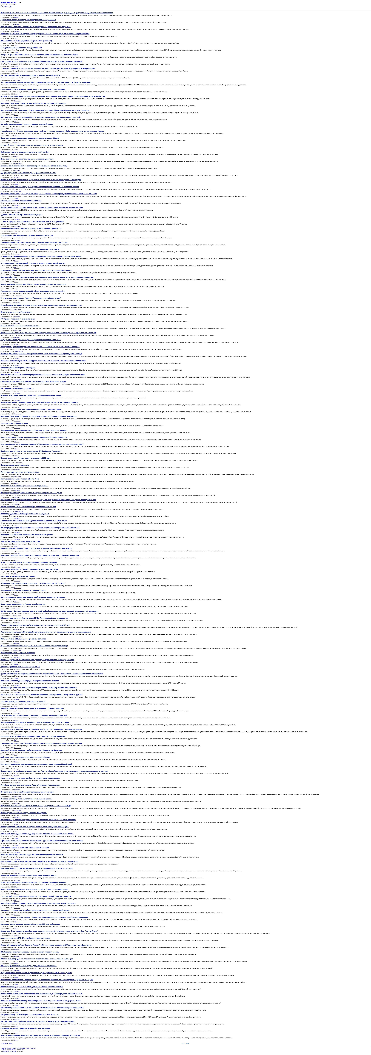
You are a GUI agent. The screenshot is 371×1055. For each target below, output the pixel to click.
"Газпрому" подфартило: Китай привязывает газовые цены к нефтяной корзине (35, 910)
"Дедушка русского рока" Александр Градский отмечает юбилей (28, 173)
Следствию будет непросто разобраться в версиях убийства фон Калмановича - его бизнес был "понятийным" (49, 931)
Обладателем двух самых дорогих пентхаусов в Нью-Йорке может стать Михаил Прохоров (40, 347)
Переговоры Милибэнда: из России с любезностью (22, 604)
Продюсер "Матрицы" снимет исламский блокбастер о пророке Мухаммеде (33, 103)
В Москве (13, 1049)
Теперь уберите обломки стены (14, 423)
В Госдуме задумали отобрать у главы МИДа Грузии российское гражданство (34, 618)
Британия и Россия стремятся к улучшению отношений (24, 848)
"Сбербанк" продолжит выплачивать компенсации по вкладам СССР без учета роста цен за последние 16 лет (48, 500)
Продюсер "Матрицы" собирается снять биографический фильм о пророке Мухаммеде (38, 416)
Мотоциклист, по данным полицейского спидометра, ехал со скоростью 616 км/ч (35, 625)
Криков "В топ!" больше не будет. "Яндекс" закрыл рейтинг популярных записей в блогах (39, 187)
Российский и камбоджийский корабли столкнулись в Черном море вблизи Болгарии (37, 1021)
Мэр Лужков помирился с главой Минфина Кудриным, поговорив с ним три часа (35, 27)
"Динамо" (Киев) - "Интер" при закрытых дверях (21, 215)
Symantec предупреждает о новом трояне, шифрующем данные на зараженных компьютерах (41, 305)
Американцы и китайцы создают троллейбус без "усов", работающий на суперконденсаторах (41, 729)
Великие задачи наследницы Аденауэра (17, 368)
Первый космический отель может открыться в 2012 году (25, 458)
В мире (16, 17)
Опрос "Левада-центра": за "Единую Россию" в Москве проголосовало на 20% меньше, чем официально (46, 945)
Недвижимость (18, 163)
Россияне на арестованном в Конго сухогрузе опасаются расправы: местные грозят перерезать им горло (46, 980)
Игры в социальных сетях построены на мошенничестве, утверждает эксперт (34, 646)
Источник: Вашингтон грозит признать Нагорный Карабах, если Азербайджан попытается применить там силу (48, 194)
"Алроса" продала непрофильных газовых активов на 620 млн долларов (32, 221)
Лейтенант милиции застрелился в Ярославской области (25, 757)
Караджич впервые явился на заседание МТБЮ (21, 48)
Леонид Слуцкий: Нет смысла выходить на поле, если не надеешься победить (34, 827)
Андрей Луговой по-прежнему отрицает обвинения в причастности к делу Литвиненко (38, 903)
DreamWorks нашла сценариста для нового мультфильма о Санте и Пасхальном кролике (39, 402)
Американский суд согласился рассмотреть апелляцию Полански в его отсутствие (36, 868)
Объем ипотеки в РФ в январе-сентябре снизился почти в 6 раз (28, 507)
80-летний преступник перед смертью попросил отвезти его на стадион (31, 145)
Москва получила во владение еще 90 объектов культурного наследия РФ (32, 291)
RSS (27, 1048)
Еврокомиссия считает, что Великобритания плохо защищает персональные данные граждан (41, 743)
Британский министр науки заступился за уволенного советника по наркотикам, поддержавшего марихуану (47, 277)
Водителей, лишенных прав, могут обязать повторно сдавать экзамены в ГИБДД (35, 806)
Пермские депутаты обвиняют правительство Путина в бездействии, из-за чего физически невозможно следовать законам (54, 771)
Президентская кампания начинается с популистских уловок (26, 535)
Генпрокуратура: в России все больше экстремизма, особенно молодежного (33, 437)
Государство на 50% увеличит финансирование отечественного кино (30, 340)
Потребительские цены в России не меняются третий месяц (26, 124)
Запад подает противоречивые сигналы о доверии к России (26, 235)
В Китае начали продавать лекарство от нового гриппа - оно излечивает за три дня (36, 959)
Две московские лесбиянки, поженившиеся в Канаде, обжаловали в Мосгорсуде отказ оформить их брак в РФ (48, 333)
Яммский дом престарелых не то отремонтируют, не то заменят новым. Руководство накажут (41, 354)
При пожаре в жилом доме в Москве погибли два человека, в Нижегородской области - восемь (41, 994)
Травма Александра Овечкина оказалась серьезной (22, 701)
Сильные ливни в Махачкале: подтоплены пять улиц (23, 639)
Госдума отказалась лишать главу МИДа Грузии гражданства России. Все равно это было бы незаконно (45, 82)
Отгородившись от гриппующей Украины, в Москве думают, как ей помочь (32, 263)
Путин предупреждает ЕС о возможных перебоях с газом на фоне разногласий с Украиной (39, 528)
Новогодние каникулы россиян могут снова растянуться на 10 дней (29, 138)
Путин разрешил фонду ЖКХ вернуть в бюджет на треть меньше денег (31, 493)
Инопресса (17, 205)
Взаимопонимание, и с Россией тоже (16, 312)
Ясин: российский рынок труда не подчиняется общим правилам (28, 562)
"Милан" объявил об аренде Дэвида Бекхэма (20, 541)
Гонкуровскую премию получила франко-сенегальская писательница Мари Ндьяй (36, 764)
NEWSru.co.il (5, 1049)
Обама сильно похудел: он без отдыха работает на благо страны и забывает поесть (37, 834)
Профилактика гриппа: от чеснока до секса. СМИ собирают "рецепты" (30, 451)
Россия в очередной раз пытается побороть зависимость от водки (29, 249)
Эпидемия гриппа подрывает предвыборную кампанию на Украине (29, 681)
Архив (14, 1048)
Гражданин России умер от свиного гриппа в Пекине (23, 590)
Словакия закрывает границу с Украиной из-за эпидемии (25, 1028)
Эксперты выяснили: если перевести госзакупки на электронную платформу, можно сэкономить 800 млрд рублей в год (52, 96)
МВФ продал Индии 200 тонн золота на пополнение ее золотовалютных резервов (35, 270)
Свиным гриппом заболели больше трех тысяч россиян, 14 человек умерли (33, 381)
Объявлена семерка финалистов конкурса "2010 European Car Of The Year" (33, 583)
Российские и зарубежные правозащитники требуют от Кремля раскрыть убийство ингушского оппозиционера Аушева (52, 131)
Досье (9, 1048)
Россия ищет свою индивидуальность (17, 388)
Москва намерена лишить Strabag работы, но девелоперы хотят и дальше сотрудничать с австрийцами (45, 632)
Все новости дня (6, 6)
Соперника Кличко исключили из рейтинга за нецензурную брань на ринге (32, 89)
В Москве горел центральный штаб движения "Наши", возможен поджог (31, 987)
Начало (3, 1048)
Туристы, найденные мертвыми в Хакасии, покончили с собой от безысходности (35, 896)
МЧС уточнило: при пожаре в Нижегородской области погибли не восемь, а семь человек (39, 861)
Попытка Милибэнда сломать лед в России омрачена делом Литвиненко (31, 854)
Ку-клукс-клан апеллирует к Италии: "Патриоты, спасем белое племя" (30, 298)
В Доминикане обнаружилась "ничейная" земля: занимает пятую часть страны (34, 722)
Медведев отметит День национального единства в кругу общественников (32, 736)
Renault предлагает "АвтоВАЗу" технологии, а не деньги (24, 514)
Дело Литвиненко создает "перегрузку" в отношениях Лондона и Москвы (32, 708)
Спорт (15, 38)
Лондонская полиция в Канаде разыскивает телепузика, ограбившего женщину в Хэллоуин (40, 1035)
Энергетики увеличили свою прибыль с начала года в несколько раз (30, 778)
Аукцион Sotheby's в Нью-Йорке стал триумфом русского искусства (29, 1014)
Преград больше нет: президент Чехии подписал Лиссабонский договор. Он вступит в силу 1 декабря (44, 110)
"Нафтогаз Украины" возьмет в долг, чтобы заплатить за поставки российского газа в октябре (41, 208)
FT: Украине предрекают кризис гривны (17, 319)
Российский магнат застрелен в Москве (17, 653)
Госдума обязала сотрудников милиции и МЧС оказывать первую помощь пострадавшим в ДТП (42, 444)
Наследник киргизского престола (14, 465)
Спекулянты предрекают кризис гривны (17, 576)
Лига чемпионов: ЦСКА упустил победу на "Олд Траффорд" (26, 41)
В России (16, 24)
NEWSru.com (8, 2)
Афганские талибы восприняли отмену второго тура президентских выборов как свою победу (41, 841)
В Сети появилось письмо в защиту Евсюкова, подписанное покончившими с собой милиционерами (44, 917)
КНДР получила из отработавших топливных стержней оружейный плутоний (33, 715)
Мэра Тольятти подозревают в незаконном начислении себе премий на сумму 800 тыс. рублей (41, 695)
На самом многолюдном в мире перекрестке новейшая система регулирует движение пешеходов (42, 375)
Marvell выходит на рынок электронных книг (19, 472)
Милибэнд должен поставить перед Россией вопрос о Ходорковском (30, 785)
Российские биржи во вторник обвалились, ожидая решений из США (30, 75)
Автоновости (17, 379)
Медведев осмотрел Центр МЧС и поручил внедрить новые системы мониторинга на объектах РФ (43, 361)
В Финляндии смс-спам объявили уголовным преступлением (27, 792)
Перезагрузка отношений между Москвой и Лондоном (23, 813)
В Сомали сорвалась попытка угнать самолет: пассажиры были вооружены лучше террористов (42, 1008)
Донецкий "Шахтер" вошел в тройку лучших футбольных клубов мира (31, 750)
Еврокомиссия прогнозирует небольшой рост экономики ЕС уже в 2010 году (33, 166)
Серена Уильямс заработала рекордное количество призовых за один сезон (33, 521)
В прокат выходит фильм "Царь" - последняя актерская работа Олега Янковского (36, 548)
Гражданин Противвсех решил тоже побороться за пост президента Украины (33, 430)
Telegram (33, 1048)
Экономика (17, 80)
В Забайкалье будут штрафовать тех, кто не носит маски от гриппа (29, 952)
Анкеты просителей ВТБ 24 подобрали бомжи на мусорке (25, 938)
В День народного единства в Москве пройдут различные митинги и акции (32, 597)
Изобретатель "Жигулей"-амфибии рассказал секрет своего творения (30, 409)
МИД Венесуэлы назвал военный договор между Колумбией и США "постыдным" (36, 973)
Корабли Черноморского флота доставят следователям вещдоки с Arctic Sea (34, 242)
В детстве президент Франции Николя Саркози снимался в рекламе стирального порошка (39, 555)
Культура (16, 108)
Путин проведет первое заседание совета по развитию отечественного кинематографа (38, 820)
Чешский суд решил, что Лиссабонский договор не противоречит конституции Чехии (37, 660)
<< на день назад (6, 1043)
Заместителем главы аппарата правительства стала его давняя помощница (33, 882)
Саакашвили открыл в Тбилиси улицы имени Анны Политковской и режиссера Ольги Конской (41, 62)
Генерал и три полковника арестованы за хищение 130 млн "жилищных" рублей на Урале (39, 55)
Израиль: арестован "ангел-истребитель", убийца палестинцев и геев (30, 395)
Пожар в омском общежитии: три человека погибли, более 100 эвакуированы (34, 889)
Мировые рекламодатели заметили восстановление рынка (25, 799)
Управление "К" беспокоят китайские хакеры (19, 326)
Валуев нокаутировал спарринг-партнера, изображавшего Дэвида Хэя (31, 228)
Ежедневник (21, 1048)
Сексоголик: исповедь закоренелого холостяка (20, 201)
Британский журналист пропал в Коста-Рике (19, 479)
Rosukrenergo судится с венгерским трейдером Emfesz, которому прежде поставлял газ (38, 688)
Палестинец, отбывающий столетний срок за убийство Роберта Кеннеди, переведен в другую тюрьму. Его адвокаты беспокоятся (56, 13)
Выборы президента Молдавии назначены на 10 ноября (24, 152)
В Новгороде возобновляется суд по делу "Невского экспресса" (28, 966)
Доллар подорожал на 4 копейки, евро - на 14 (20, 667)
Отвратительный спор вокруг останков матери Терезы (24, 486)
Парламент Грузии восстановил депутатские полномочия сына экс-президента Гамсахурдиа (40, 180)
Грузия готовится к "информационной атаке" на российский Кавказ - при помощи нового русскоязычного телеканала (51, 674)
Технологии (17, 191)
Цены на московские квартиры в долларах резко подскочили (27, 159)
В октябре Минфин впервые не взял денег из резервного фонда (28, 875)
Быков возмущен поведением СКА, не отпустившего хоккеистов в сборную (33, 284)
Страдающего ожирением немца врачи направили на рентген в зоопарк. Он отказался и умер (40, 256)
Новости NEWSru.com (9, 1051)
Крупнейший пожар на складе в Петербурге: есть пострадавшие (28, 20)
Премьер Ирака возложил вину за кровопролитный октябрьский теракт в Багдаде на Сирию (40, 1001)
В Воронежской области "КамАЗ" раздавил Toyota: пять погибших (29, 569)
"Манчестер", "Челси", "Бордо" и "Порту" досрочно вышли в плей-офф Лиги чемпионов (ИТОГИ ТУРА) (45, 34)
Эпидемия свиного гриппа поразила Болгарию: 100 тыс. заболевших (30, 924)
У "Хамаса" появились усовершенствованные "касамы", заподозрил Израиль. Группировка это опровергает (47, 68)
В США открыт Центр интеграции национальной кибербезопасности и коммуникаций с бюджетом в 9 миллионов (49, 611)
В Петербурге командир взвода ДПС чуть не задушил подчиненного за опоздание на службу (40, 117)
